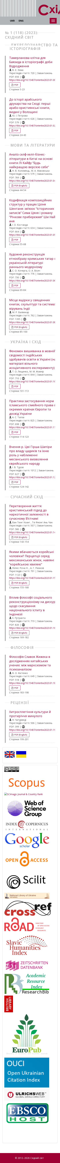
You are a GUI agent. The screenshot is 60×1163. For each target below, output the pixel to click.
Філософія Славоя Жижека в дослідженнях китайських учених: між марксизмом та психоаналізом (30, 663)
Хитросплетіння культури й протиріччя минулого (30, 714)
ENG (21, 20)
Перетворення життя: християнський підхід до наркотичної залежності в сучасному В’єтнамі (28, 512)
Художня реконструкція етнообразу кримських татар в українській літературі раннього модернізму (32, 260)
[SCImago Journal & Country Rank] (23, 794)
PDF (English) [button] (20, 185)
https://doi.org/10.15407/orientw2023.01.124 (33, 477)
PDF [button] (16, 84)
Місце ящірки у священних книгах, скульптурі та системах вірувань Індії (32, 304)
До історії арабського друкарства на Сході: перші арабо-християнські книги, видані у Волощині (29, 105)
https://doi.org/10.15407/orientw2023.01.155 (33, 578)
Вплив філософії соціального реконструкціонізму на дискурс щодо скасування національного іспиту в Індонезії (33, 605)
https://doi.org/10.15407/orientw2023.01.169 (33, 627)
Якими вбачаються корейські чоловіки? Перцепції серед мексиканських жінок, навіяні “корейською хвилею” (31, 558)
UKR (12, 20)
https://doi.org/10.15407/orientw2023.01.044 (33, 180)
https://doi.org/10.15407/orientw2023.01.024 (33, 125)
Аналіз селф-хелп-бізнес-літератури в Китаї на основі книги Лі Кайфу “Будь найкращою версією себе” (30, 160)
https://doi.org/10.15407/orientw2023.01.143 (33, 532)
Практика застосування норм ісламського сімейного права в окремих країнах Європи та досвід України (32, 407)
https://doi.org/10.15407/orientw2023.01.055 (33, 234)
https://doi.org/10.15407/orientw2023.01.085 (33, 322)
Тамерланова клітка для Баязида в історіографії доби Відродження (30, 62)
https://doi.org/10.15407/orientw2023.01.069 (33, 280)
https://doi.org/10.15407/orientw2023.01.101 (33, 381)
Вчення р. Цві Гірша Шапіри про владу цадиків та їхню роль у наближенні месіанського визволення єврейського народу (30, 455)
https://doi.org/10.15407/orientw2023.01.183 (33, 683)
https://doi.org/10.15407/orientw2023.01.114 (33, 427)
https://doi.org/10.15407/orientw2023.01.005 (33, 79)
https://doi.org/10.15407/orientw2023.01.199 (33, 729)
